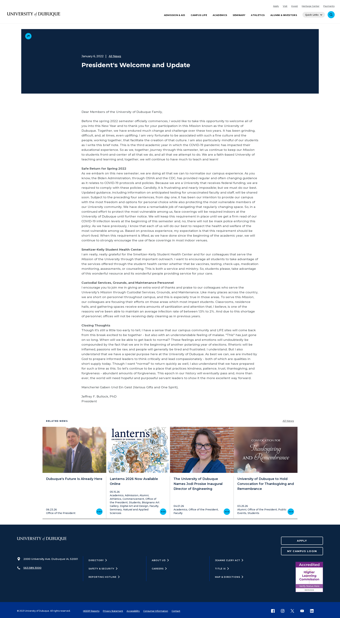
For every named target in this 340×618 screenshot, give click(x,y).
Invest (294, 6)
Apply (276, 6)
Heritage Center (310, 6)
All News (115, 56)
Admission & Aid (174, 15)
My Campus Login (302, 551)
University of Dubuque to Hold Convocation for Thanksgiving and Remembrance (265, 484)
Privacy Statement (113, 611)
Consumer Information (155, 611)
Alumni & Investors (283, 15)
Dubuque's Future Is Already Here (74, 479)
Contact (176, 611)
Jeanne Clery (227, 560)
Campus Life (199, 15)
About (159, 560)
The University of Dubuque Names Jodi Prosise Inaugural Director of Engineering (198, 484)
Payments (329, 6)
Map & (227, 577)
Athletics (258, 15)
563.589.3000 (32, 567)
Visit (285, 6)
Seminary (239, 15)
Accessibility (133, 611)
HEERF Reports (91, 611)
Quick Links (312, 14)
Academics (220, 15)
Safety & (101, 568)
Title (220, 568)
